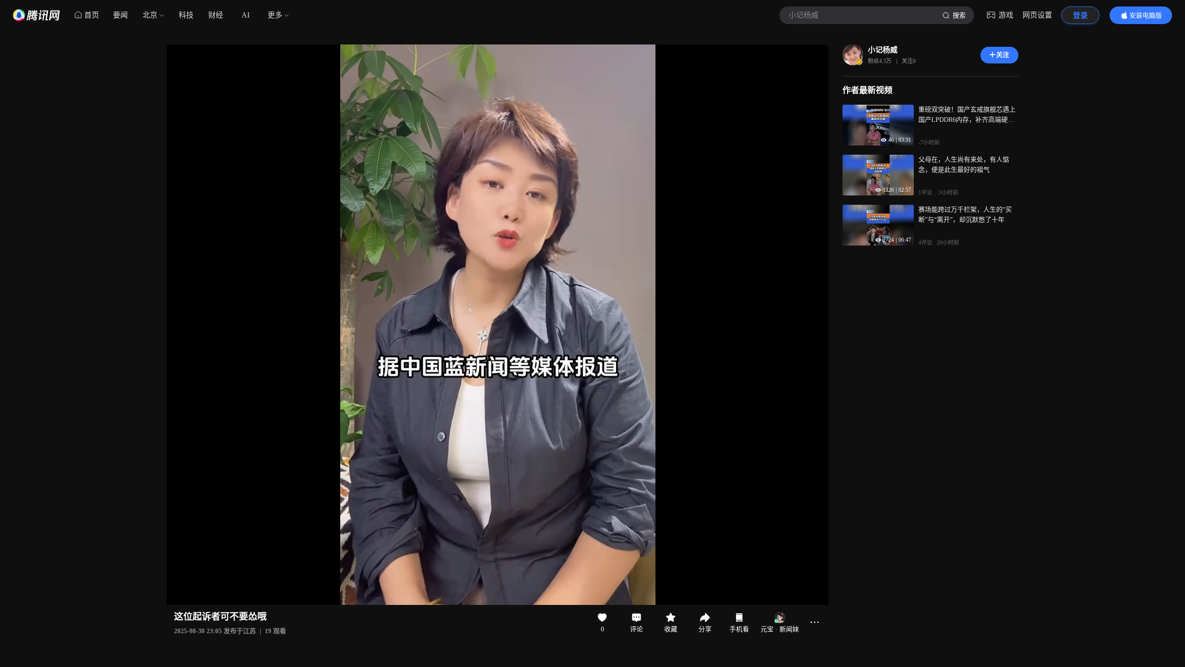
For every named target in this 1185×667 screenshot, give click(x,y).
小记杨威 (883, 50)
